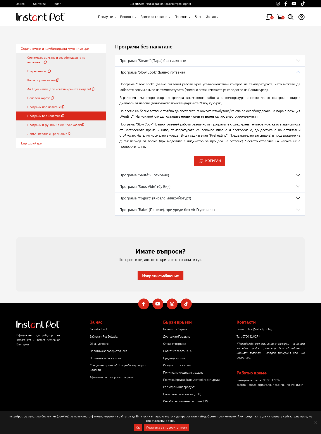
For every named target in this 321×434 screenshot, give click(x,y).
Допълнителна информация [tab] (47, 134)
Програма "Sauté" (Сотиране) (144, 175)
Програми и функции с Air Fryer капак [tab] (54, 125)
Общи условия (99, 344)
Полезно (181, 16)
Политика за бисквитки (105, 358)
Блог (57, 4)
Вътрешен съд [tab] (37, 71)
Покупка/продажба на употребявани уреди (191, 380)
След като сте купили (177, 365)
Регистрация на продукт (179, 387)
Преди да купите (174, 358)
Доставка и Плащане (176, 336)
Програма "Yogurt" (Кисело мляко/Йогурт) (155, 198)
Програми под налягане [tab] (44, 107)
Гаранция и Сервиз (175, 329)
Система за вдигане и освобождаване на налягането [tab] (56, 60)
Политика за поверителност (108, 351)
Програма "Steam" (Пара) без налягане (152, 60)
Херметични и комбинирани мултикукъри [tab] (55, 48)
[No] (315, 422)
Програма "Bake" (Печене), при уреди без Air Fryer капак (167, 209)
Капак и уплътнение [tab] (41, 80)
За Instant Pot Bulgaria (103, 336)
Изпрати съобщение (160, 275)
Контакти (39, 4)
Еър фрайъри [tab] (31, 143)
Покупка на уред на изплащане (183, 372)
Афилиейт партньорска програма (111, 377)
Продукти (105, 16)
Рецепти (126, 16)
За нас (20, 4)
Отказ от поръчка (174, 344)
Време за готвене (153, 16)
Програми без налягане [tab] (44, 116)
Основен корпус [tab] (39, 98)
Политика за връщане (177, 351)
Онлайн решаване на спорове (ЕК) (185, 401)
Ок (138, 427)
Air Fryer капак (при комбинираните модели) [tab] (59, 89)
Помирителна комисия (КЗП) (182, 394)
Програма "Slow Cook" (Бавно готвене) (152, 72)
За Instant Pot (98, 329)
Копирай (209, 159)
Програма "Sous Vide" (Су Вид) (145, 186)
